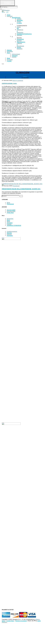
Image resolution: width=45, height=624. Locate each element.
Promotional (15, 185)
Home (25, 76)
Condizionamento (12, 231)
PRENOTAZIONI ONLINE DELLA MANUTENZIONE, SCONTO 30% (21, 189)
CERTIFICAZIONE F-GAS (9, 83)
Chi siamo (9, 222)
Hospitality (10, 235)
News (14, 80)
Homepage (10, 218)
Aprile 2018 (10, 212)
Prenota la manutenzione (18, 66)
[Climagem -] (6, 10)
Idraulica (9, 232)
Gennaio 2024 (11, 211)
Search (7, 2)
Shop (8, 220)
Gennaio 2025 (11, 210)
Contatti (9, 224)
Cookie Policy (10, 620)
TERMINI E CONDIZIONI (14, 225)
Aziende (9, 234)
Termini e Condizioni (21, 620)
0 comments (19, 80)
